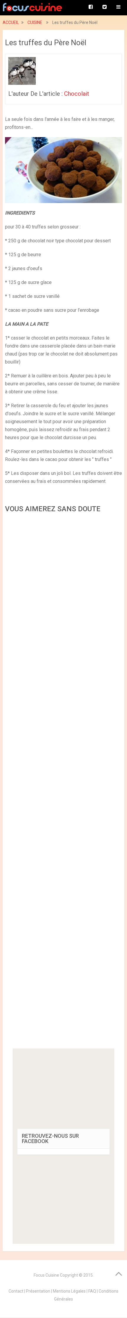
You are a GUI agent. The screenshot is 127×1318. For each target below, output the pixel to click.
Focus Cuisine (46, 1275)
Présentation (38, 1291)
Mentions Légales (69, 1291)
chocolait (76, 93)
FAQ (92, 1291)
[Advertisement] (63, 783)
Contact (16, 1291)
